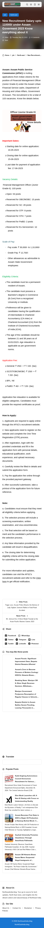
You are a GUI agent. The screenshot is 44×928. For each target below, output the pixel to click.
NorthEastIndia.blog (22, 924)
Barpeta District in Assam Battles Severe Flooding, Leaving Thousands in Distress (25, 705)
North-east (13, 15)
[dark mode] (31, 4)
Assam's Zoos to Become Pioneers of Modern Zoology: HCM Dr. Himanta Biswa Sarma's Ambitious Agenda (26, 672)
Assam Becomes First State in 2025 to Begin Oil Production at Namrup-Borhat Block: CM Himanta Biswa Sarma (27, 818)
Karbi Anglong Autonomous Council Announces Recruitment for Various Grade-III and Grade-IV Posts (26, 779)
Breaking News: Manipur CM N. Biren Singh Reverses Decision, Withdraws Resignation (26, 683)
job (5, 15)
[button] (39, 4)
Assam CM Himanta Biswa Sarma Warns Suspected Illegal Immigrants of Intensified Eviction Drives (25, 858)
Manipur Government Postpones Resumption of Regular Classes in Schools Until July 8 (26, 694)
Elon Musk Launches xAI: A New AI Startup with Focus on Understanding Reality (27, 798)
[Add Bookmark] (5, 40)
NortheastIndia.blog (25, 921)
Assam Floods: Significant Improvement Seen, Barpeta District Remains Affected (26, 661)
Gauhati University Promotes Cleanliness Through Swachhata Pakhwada (26, 838)
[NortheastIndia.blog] (12, 4)
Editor (6, 37)
